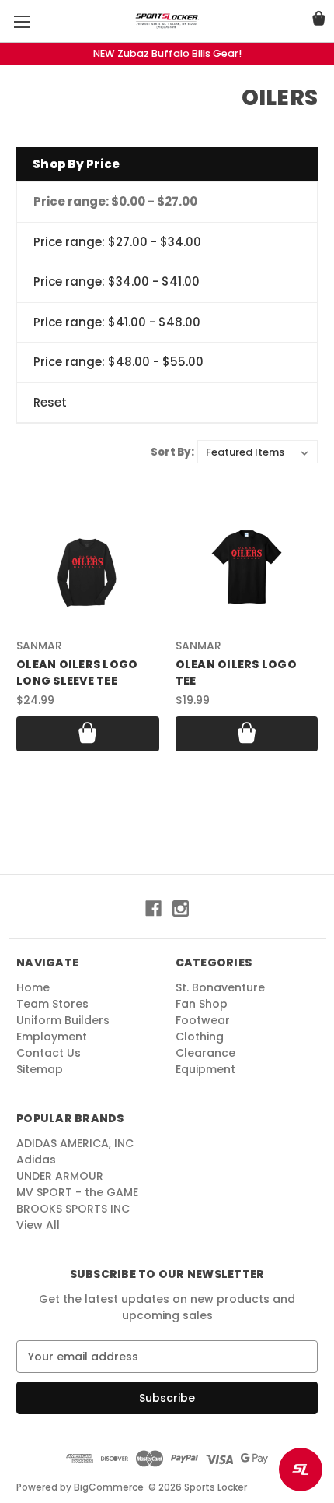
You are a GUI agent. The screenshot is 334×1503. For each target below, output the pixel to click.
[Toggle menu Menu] (21, 21)
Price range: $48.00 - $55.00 (118, 362)
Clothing (200, 1036)
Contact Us (48, 1053)
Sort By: (172, 452)
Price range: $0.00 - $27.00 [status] (115, 201)
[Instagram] (180, 908)
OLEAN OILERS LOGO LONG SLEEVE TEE (76, 672)
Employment (51, 1036)
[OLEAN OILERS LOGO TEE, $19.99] (247, 571)
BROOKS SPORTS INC (73, 1208)
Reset (50, 402)
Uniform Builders (63, 1020)
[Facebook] (153, 908)
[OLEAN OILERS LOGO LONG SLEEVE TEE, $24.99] (88, 571)
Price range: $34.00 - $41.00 (116, 281)
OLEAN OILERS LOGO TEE (236, 672)
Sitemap (39, 1069)
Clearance (205, 1053)
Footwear (203, 1020)
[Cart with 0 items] (319, 20)
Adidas (36, 1159)
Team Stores (52, 1004)
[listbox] (257, 451)
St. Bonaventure (220, 987)
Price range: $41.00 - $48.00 (116, 322)
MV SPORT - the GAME (77, 1192)
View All (38, 1225)
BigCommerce (109, 1487)
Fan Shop (202, 1004)
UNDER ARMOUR (59, 1176)
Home (33, 987)
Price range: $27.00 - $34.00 (117, 242)
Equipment (205, 1069)
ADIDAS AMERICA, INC (75, 1143)
